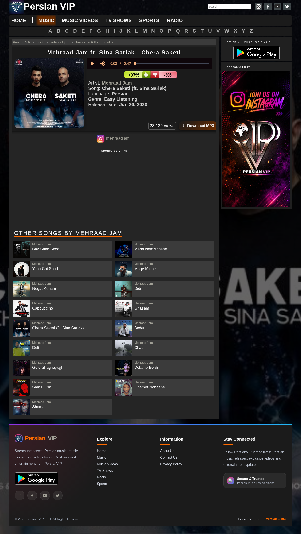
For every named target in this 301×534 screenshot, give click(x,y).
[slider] (172, 63)
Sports (102, 484)
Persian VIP (21, 42)
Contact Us (169, 457)
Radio (101, 477)
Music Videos (107, 464)
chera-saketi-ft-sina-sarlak (94, 42)
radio (175, 20)
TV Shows (105, 470)
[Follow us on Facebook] (268, 6)
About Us (167, 451)
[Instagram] (19, 495)
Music (101, 457)
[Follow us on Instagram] (258, 6)
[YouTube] (45, 495)
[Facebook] (32, 495)
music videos (80, 20)
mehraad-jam (59, 42)
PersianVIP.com (249, 519)
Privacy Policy (171, 464)
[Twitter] (58, 495)
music (46, 20)
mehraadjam (118, 138)
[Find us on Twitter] (287, 6)
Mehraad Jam (117, 82)
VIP (41, 438)
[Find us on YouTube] (277, 6)
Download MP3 (199, 126)
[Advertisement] (114, 190)
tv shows (118, 20)
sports (149, 20)
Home (18, 20)
